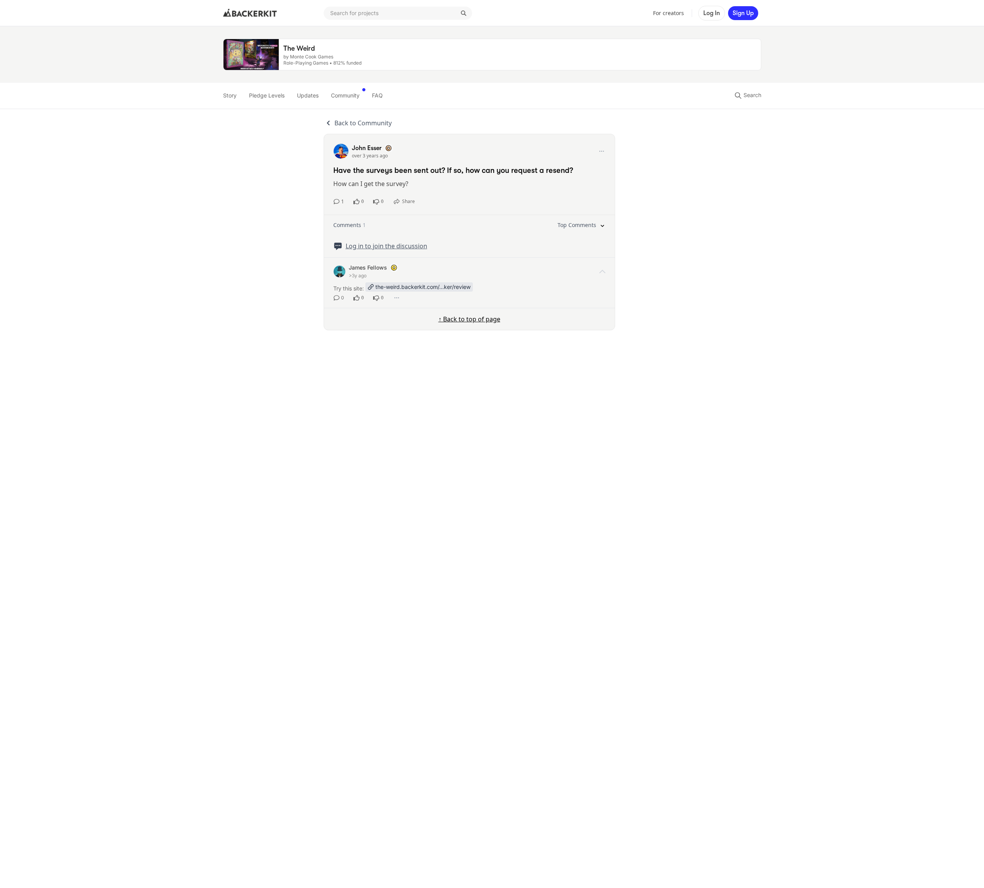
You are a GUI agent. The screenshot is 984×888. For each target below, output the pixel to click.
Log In (711, 13)
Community (345, 95)
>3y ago (358, 275)
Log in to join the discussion (386, 246)
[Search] (463, 13)
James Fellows (368, 267)
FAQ (377, 95)
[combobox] (398, 13)
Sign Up (743, 13)
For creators (668, 13)
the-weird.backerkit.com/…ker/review (423, 286)
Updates (308, 95)
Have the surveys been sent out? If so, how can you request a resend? (453, 170)
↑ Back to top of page (469, 319)
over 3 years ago (370, 155)
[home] (250, 13)
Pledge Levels (267, 95)
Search (751, 95)
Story (230, 95)
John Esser (367, 148)
